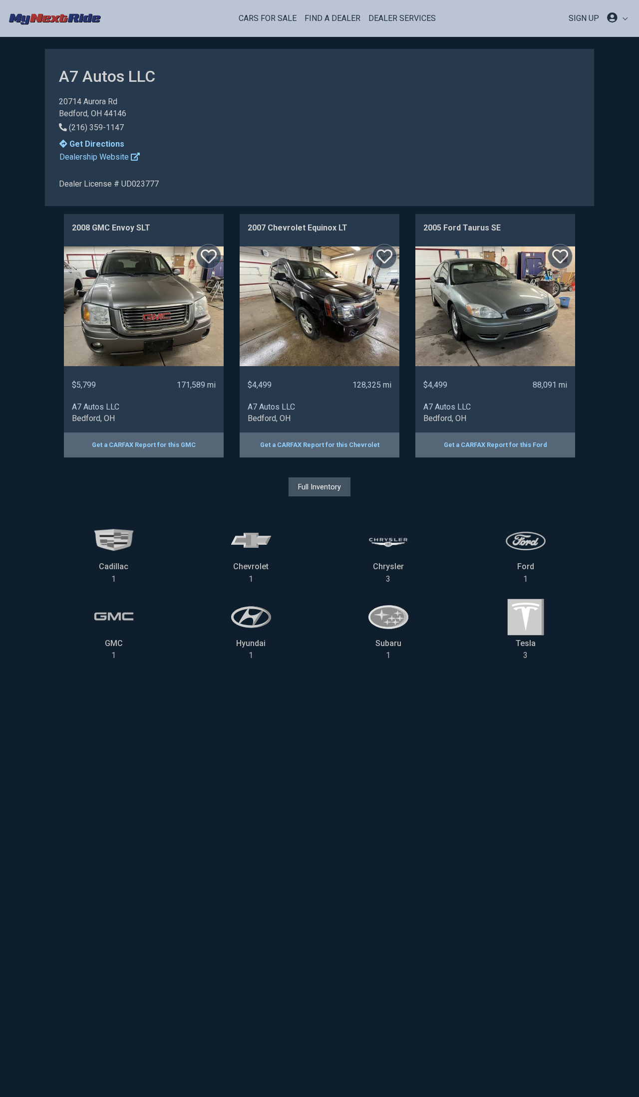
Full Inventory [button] (319, 487)
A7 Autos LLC (95, 407)
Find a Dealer (332, 18)
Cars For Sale (268, 18)
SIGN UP (584, 18)
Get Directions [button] (95, 144)
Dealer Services (402, 18)
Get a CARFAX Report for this (144, 444)
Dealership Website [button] (95, 157)
